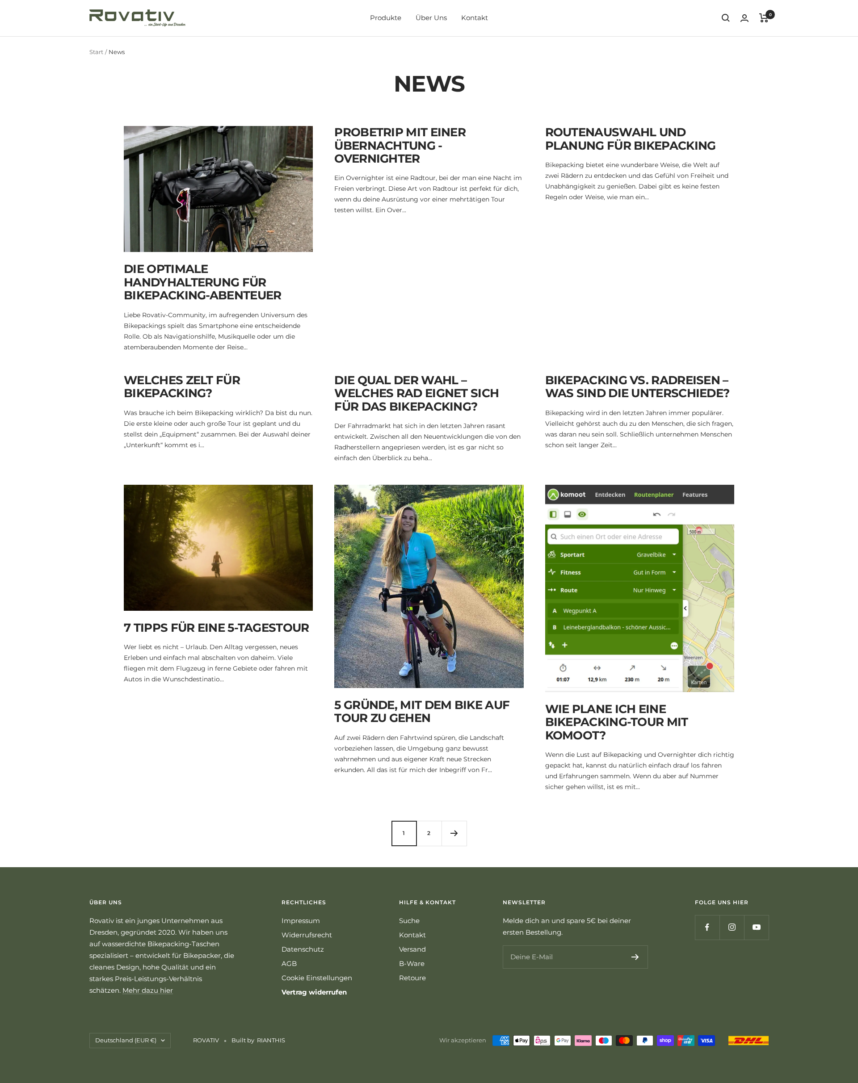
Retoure (412, 978)
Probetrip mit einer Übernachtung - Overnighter (400, 145)
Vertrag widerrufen (314, 992)
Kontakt (474, 17)
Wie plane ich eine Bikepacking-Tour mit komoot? (616, 722)
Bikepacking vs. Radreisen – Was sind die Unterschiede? (637, 386)
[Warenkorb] (764, 17)
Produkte (385, 17)
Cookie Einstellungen (317, 978)
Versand (412, 949)
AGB (289, 963)
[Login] (744, 18)
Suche (409, 920)
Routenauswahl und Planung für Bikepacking (630, 138)
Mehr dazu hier (147, 990)
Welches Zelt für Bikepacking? (182, 386)
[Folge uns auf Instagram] (731, 927)
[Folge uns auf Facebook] (707, 927)
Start (96, 51)
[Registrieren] (635, 957)
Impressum (301, 920)
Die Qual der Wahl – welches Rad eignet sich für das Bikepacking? (416, 393)
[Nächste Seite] (454, 833)
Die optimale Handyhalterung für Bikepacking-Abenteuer (202, 282)
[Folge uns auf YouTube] (756, 927)
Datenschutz (303, 949)
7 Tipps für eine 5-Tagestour (216, 628)
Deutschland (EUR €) (125, 1040)
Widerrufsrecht (307, 935)
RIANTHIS (271, 1040)
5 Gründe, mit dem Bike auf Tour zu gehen (421, 711)
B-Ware (412, 963)
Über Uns (431, 17)
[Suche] (726, 18)
